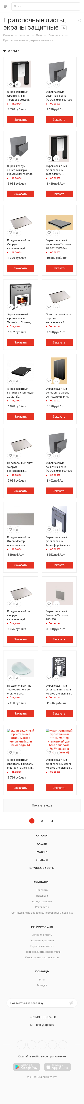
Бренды (42, 859)
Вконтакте (21, 1044)
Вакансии (42, 895)
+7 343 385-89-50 (43, 1017)
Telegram (31, 1044)
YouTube (42, 1044)
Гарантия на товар (42, 946)
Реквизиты (42, 907)
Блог (42, 979)
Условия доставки (42, 940)
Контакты (42, 890)
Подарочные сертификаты (42, 957)
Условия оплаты (42, 934)
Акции (42, 843)
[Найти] (75, 6)
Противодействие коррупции (42, 951)
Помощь (42, 971)
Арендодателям (42, 901)
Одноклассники (52, 1044)
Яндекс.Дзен (63, 1044)
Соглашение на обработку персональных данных (42, 912)
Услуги (42, 851)
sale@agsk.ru (45, 1025)
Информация (42, 926)
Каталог (42, 835)
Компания (41, 881)
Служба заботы (42, 867)
